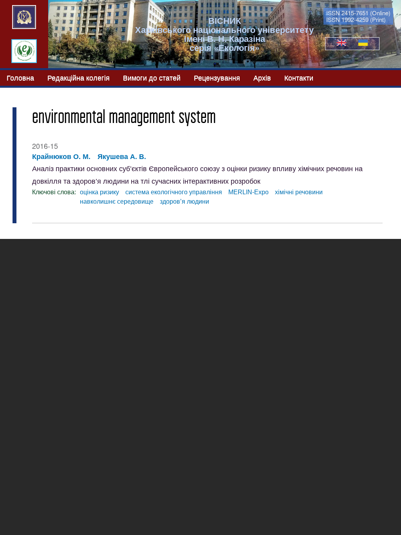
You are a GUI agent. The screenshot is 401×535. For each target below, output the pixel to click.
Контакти (298, 77)
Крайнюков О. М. (61, 156)
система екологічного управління (173, 192)
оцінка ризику (99, 192)
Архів (262, 77)
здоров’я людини (184, 201)
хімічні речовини (299, 192)
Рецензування (217, 77)
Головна (20, 77)
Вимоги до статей (152, 77)
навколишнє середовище (117, 201)
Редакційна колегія (78, 77)
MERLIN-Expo (248, 192)
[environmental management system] (341, 43)
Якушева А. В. (122, 156)
